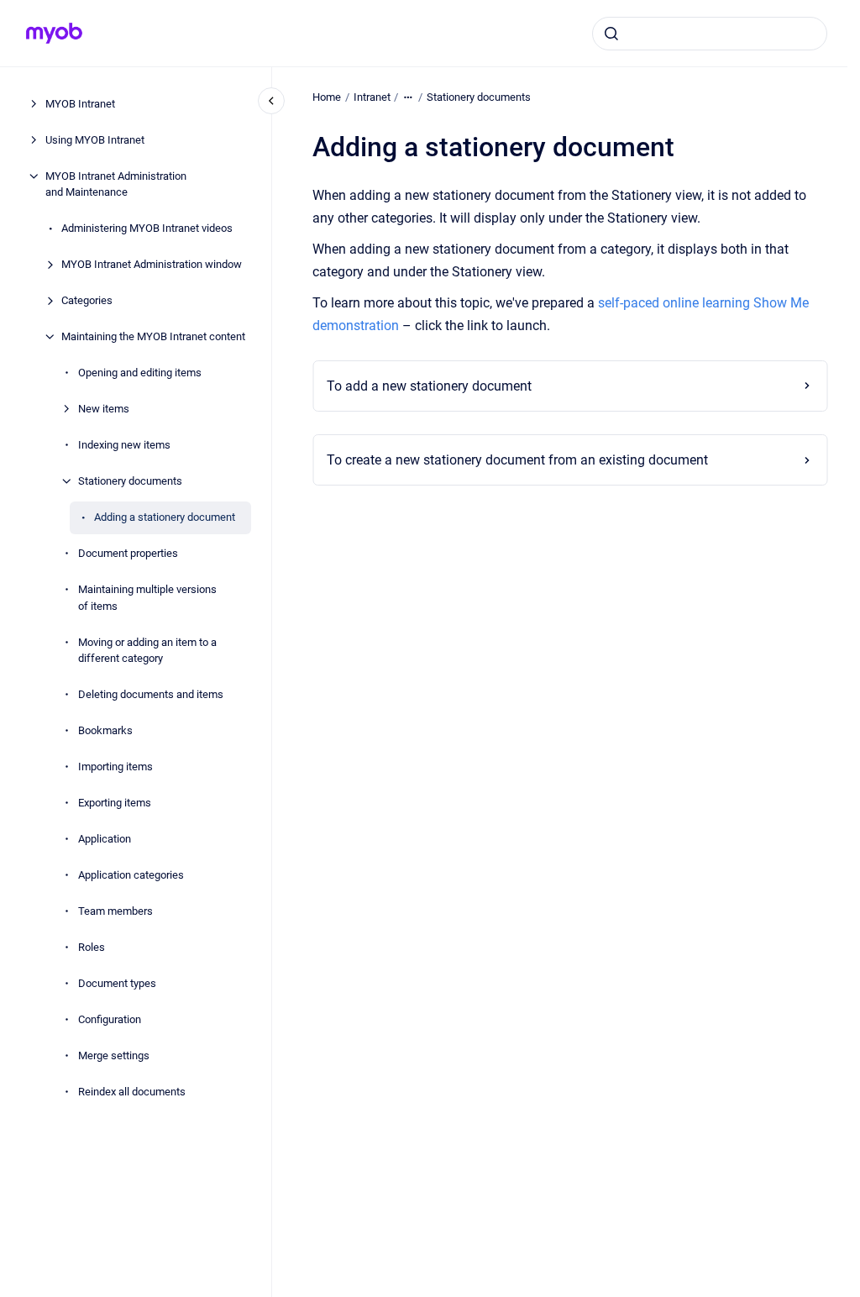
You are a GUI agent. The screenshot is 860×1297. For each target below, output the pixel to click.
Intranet (372, 97)
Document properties (128, 553)
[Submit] (611, 33)
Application (104, 838)
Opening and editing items (140, 372)
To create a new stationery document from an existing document (517, 460)
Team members (115, 911)
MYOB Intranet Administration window (151, 264)
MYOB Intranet (80, 103)
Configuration (109, 1019)
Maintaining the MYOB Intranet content (153, 336)
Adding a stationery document (164, 517)
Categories (87, 300)
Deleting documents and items (150, 694)
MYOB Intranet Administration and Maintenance (115, 184)
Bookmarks (105, 730)
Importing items (115, 766)
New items (103, 408)
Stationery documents (130, 481)
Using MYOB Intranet (94, 140)
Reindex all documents (132, 1091)
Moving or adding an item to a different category (147, 650)
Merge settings (113, 1055)
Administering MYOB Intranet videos (147, 228)
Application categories (131, 875)
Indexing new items (124, 444)
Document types (117, 983)
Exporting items (114, 802)
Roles (91, 947)
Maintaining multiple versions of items (147, 597)
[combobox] (709, 34)
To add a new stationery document (429, 386)
